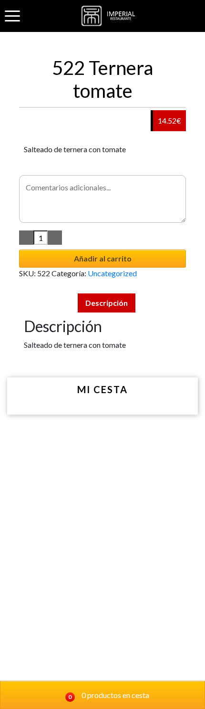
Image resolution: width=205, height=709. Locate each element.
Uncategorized (112, 273)
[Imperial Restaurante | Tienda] (110, 16)
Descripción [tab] (106, 302)
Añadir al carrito (103, 258)
